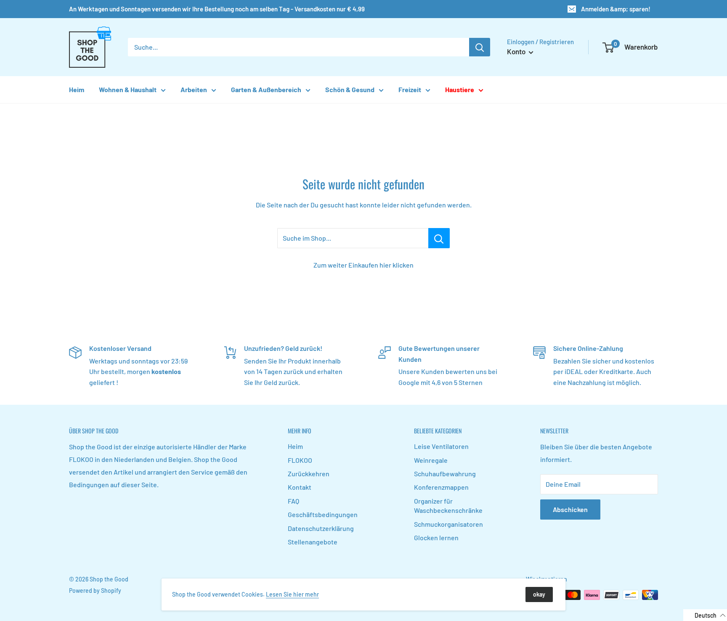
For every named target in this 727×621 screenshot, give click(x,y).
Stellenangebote (312, 542)
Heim (76, 89)
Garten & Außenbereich (266, 89)
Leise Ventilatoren (441, 446)
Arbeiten (193, 89)
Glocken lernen (436, 537)
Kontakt (299, 487)
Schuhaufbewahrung (445, 474)
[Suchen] (479, 47)
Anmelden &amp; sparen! (615, 9)
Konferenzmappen (441, 487)
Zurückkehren (308, 474)
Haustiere (459, 89)
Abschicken (570, 509)
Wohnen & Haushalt (128, 89)
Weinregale (431, 460)
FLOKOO (300, 460)
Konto (517, 51)
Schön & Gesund (349, 89)
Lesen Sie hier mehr (292, 594)
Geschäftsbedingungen (323, 514)
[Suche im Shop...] (439, 238)
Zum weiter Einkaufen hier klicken (363, 265)
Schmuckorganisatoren (448, 524)
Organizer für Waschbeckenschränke (448, 505)
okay (539, 594)
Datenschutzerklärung (321, 528)
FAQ (293, 501)
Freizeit (409, 89)
